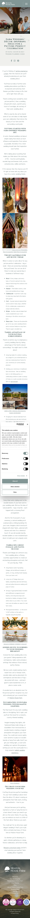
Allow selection (15, 486)
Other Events (15, 883)
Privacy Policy (15, 913)
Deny (15, 492)
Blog (15, 885)
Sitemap (15, 891)
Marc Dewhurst (15, 413)
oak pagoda (14, 381)
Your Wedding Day (15, 879)
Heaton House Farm (15, 698)
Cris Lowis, (8, 411)
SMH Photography (20, 252)
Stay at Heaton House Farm (15, 881)
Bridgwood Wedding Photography (21, 32)
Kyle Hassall (15, 783)
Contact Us (15, 893)
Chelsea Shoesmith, (19, 411)
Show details (21, 476)
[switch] (25, 458)
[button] (26, 4)
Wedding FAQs (15, 889)
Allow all (15, 481)
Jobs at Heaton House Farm (15, 887)
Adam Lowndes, (9, 644)
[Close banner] (27, 424)
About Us (15, 877)
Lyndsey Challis (20, 644)
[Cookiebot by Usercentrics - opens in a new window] (17, 424)
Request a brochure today (12, 847)
